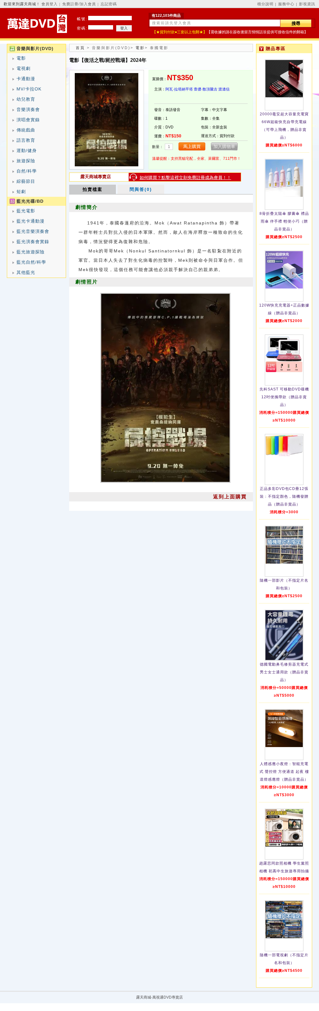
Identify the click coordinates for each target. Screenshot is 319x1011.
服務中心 (286, 4)
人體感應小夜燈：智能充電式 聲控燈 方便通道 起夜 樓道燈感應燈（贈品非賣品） (284, 772)
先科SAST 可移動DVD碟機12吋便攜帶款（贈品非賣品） (284, 397)
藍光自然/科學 (31, 262)
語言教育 (26, 140)
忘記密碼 (109, 4)
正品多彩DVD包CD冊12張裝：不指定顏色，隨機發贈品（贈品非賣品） (284, 496)
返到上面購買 (230, 496)
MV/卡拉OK (29, 88)
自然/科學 (27, 170)
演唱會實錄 (28, 119)
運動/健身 (27, 150)
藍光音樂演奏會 (33, 231)
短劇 (21, 191)
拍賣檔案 (92, 189)
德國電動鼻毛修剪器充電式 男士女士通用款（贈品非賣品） (284, 672)
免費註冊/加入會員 (79, 4)
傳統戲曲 (26, 129)
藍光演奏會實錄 (33, 241)
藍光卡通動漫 (31, 221)
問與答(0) (141, 189)
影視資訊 (307, 4)
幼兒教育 (26, 99)
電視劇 (24, 68)
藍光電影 (26, 210)
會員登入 (49, 4)
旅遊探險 (26, 160)
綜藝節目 (26, 181)
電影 (21, 58)
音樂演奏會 (28, 109)
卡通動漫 (26, 78)
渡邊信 (224, 89)
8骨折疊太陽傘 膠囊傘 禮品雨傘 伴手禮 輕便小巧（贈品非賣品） (284, 221)
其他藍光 (26, 272)
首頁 (80, 48)
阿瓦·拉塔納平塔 (179, 89)
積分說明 (265, 4)
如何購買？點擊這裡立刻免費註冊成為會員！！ (185, 177)
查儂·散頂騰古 (205, 89)
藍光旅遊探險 (31, 251)
